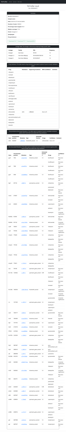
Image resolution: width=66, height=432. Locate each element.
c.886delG (22, 140)
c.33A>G (23, 322)
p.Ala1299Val (24, 231)
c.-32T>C (23, 353)
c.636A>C (23, 313)
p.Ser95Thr (24, 166)
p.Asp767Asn (24, 255)
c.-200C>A (23, 349)
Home (10, 2)
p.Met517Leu (24, 362)
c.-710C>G (23, 263)
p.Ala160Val (24, 345)
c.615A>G (23, 420)
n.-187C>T (23, 302)
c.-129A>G (23, 335)
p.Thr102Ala (24, 356)
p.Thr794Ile (24, 245)
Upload (14, 2)
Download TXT (21, 41)
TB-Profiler (4, 2)
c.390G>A (23, 216)
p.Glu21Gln (24, 158)
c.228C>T (23, 391)
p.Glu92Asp (24, 424)
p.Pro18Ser (24, 370)
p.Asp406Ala (24, 379)
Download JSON (31, 41)
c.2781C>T (23, 387)
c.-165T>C (23, 268)
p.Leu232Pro (24, 318)
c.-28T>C (23, 273)
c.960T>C (23, 183)
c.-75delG (23, 399)
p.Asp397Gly (24, 395)
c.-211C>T (23, 412)
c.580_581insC (24, 289)
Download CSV (12, 41)
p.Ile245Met (24, 204)
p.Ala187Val (24, 195)
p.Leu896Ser (24, 331)
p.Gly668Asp (24, 174)
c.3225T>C (23, 226)
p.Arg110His (24, 222)
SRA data (19, 2)
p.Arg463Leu (24, 327)
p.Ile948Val (24, 235)
